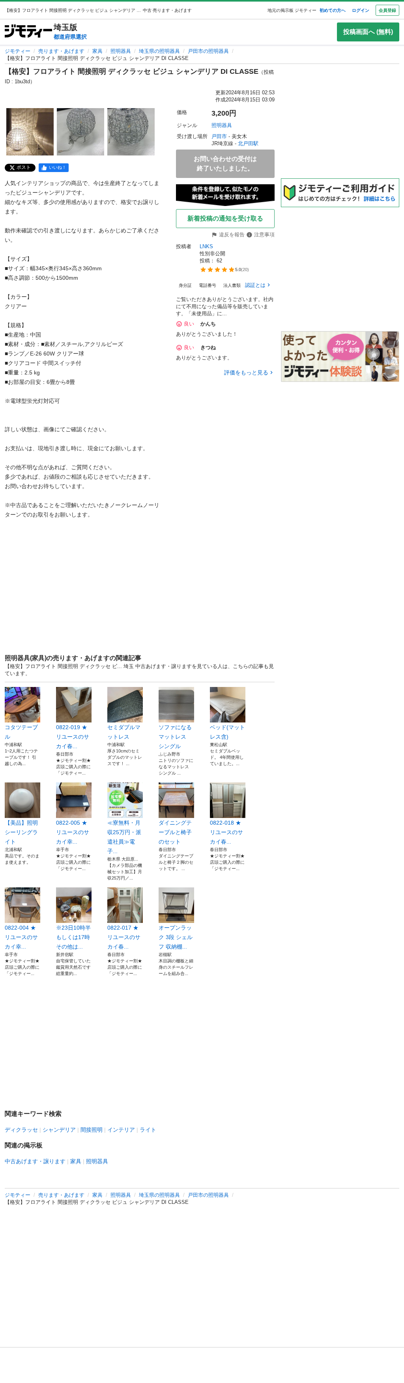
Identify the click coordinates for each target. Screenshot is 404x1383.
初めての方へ (333, 10)
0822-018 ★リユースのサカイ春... (226, 832)
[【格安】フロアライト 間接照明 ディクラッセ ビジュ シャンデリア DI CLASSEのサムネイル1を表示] (30, 132)
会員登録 (387, 10)
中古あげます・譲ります (35, 1161)
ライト (148, 1130)
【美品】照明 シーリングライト (22, 832)
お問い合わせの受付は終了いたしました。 (225, 163)
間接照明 (91, 1130)
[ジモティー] (28, 31)
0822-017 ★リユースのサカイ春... (123, 937)
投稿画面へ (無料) (368, 31)
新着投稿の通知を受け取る (225, 218)
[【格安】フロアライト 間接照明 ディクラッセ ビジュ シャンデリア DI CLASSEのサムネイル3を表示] (131, 132)
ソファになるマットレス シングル (175, 736)
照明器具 (120, 51)
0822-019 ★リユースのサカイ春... (72, 736)
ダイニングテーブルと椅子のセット (175, 832)
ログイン (360, 10)
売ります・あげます (61, 51)
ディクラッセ (21, 1130)
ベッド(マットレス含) (227, 732)
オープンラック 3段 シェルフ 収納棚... (176, 937)
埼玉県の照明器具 (159, 51)
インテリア (121, 1130)
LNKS (206, 246)
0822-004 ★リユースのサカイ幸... (21, 937)
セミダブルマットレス (123, 732)
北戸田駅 (248, 143)
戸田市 (219, 136)
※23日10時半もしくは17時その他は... (73, 937)
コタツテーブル (21, 732)
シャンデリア (59, 1130)
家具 (97, 51)
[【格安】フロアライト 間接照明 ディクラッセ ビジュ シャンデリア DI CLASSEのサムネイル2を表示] (80, 132)
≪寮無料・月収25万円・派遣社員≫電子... (124, 837)
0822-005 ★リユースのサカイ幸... (72, 832)
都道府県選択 (70, 37)
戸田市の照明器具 (208, 51)
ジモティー (17, 51)
